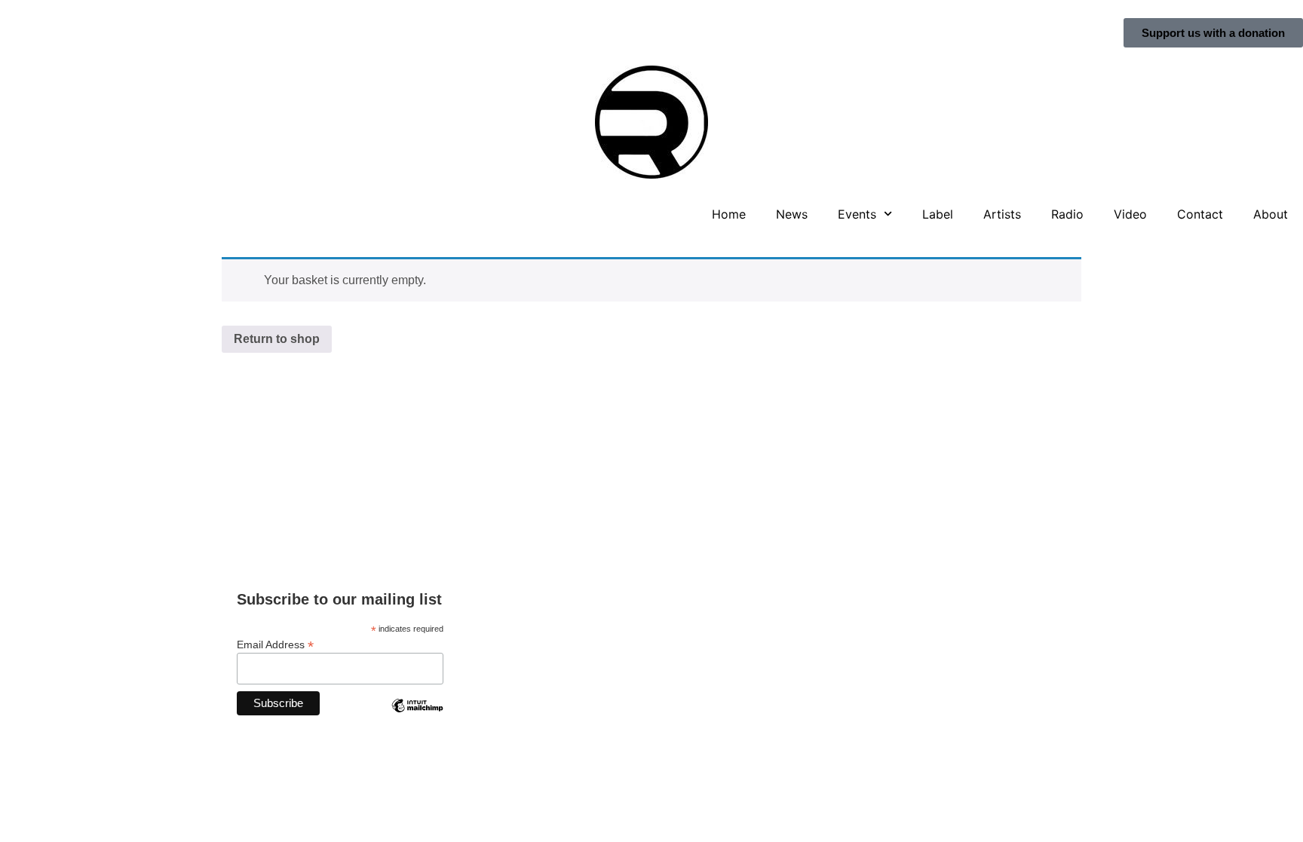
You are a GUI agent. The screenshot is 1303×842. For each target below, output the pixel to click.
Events (857, 214)
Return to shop (277, 338)
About (1270, 214)
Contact (1200, 214)
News (792, 214)
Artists (1002, 214)
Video (1130, 214)
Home (729, 214)
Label (937, 214)
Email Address (275, 644)
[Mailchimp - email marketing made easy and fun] (417, 717)
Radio (1067, 214)
